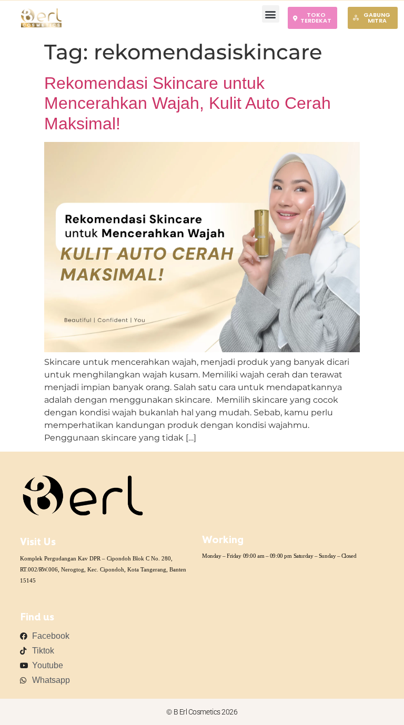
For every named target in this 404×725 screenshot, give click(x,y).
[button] (270, 14)
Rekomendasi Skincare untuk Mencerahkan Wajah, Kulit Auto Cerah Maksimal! (187, 103)
